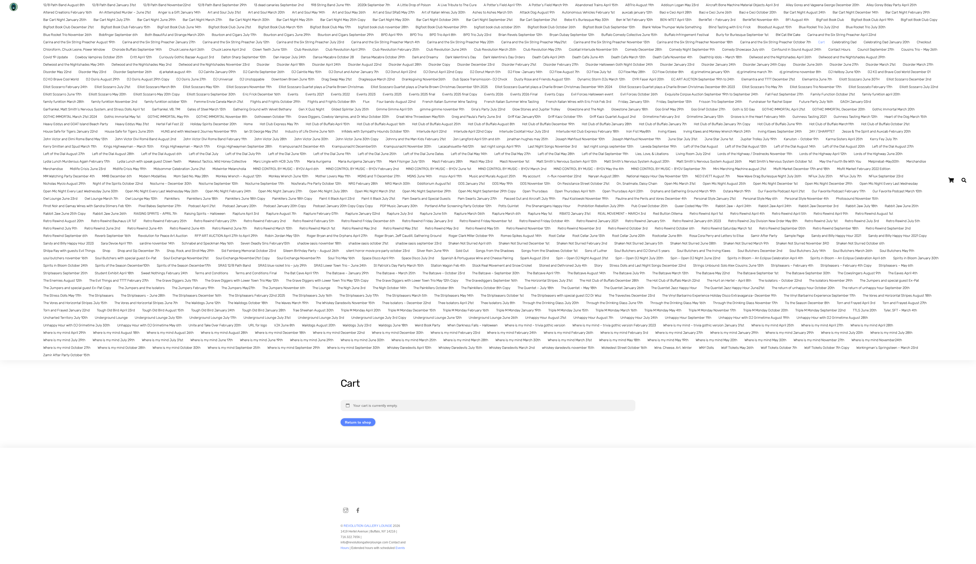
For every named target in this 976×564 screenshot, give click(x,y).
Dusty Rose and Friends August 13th (542, 79)
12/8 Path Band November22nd (167, 5)
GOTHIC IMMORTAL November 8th (221, 117)
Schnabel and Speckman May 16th (208, 243)
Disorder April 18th (291, 64)
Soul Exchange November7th (299, 258)
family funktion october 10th (165, 102)
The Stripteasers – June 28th (143, 295)
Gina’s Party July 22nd (488, 109)
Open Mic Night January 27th (280, 191)
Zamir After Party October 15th (66, 355)
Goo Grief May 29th (669, 109)
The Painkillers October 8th (433, 288)
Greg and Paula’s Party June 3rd (476, 117)
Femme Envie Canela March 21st (218, 102)
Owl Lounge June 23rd (60, 198)
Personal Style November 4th (807, 198)
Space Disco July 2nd (418, 258)
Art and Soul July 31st (224, 12)
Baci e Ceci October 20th (757, 12)
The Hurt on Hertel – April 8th (729, 280)
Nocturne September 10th (218, 183)
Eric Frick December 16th (262, 94)
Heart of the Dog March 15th (905, 117)
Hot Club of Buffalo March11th (831, 124)
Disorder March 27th (918, 64)
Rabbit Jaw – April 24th (733, 206)
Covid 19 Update (55, 57)
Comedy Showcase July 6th (743, 49)
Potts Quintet (508, 206)
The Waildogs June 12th (203, 303)
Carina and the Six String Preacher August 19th (79, 42)
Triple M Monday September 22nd (820, 310)
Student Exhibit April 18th (114, 273)
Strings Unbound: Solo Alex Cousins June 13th (728, 265)
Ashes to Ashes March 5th (492, 12)
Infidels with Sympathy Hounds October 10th (375, 131)
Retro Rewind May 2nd (359, 228)
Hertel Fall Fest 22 (169, 124)
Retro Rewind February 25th (165, 221)
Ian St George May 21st (261, 131)
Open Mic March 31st (680, 183)
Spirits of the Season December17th (184, 265)
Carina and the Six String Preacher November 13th (612, 42)
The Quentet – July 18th (535, 288)
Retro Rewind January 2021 (597, 221)
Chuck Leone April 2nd (228, 49)
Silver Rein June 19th (433, 251)
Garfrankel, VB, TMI (166, 109)
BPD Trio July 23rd (477, 35)
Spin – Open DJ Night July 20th (639, 258)
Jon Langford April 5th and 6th (476, 139)
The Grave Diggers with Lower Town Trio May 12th (242, 280)
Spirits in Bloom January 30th (916, 258)
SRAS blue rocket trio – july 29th (282, 265)
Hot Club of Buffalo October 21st (885, 124)
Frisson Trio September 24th (720, 102)
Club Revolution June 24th (446, 49)
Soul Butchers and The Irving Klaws (703, 251)
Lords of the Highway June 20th (878, 154)
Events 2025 (392, 94)
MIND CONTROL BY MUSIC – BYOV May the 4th (589, 169)
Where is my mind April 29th (64, 333)
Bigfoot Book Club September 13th (609, 27)
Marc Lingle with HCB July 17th (276, 161)
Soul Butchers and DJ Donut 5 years (642, 251)
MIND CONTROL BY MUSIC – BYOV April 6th (286, 169)
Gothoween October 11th (272, 117)
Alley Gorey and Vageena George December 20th (822, 5)
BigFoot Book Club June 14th (179, 27)
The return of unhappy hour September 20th (876, 288)
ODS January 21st (471, 183)
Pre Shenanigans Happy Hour (548, 206)
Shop (106, 251)
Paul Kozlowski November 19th (585, 198)
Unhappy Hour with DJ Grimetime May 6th (149, 325)
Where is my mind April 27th (822, 325)
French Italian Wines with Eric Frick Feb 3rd (578, 102)
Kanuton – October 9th (801, 139)
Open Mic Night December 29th (828, 183)
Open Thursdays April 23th (622, 191)
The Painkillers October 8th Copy (485, 288)
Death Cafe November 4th (672, 57)
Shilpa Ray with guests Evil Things (69, 251)
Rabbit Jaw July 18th (862, 206)
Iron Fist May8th (638, 131)
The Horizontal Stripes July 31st (549, 280)
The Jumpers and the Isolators (141, 288)
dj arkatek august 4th (175, 72)
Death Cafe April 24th (548, 57)
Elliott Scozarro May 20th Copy (156, 94)
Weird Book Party (427, 325)
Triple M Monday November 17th (712, 310)
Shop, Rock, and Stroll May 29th (190, 251)
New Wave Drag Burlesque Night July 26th (769, 176)
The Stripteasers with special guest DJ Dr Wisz (566, 295)
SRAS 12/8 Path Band (234, 265)
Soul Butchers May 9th (897, 251)
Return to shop (358, 422)
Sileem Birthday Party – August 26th (311, 251)
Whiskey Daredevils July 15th (460, 348)
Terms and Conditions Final (256, 273)
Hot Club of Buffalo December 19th (548, 124)
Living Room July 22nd (693, 154)
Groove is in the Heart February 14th (758, 117)
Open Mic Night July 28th (328, 191)
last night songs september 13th (608, 146)
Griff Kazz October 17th (565, 117)
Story (598, 265)
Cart (821, 42)
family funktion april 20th (881, 94)
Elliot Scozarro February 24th (65, 87)
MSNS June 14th (419, 176)
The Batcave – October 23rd (443, 273)
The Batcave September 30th (808, 273)
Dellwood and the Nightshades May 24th (73, 64)
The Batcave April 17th (543, 273)
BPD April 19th (392, 35)
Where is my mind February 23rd (455, 333)
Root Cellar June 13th (588, 236)
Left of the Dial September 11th (605, 154)
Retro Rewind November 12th (528, 228)
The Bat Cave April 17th (301, 273)
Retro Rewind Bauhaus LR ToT (113, 221)
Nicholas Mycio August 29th (64, 183)
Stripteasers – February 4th (792, 265)
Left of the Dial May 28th (556, 154)
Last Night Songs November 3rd (552, 146)
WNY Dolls (706, 348)
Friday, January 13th (633, 102)
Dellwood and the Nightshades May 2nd (142, 64)
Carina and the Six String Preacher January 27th (158, 42)
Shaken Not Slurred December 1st (524, 243)
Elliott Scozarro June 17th (62, 94)
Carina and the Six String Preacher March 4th (385, 42)
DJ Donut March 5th (485, 72)
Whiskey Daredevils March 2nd (512, 348)
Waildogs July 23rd (357, 325)
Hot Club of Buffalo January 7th (663, 124)
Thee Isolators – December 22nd (406, 303)
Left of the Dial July (203, 154)
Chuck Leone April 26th (186, 49)
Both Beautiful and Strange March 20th (175, 35)
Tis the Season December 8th (807, 303)
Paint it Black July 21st (378, 198)
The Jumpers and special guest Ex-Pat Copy (77, 288)
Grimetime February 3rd (661, 117)
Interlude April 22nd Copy (473, 131)
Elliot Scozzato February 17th (870, 87)
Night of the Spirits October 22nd (118, 183)
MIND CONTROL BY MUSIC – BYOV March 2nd (512, 169)
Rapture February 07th (320, 213)
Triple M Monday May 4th (662, 310)
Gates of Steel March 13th (206, 109)
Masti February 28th (447, 161)
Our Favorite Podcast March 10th (897, 191)
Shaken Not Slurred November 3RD (802, 243)
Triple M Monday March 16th (616, 310)
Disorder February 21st (519, 64)
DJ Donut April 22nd (401, 72)
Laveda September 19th (658, 146)
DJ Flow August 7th (565, 72)
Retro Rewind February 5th (313, 221)
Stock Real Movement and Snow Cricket (502, 265)
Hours (345, 548)
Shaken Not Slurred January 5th (638, 243)
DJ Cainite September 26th (263, 72)
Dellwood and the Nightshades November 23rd (214, 64)
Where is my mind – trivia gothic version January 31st (703, 325)
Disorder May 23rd (92, 72)
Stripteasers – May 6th (896, 265)
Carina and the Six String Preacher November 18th (695, 42)
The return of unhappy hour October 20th (803, 288)
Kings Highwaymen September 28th (244, 146)
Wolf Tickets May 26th (737, 348)
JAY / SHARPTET (822, 131)
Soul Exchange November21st (186, 258)
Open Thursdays (535, 191)
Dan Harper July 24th (289, 57)
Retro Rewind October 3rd (628, 228)
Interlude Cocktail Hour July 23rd (524, 131)
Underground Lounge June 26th (493, 318)
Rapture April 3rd (246, 213)
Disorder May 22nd (57, 72)
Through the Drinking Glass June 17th (614, 303)
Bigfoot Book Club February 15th (125, 27)
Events (293, 94)
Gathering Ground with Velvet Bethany (262, 109)
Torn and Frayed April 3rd (856, 303)
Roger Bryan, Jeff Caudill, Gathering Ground (408, 236)
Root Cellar (557, 236)
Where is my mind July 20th (842, 333)
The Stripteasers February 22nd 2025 (256, 295)
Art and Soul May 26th (349, 12)
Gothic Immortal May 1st (122, 117)
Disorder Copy (439, 64)
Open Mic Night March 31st (375, 191)
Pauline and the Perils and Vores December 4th (651, 198)
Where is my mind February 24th (512, 333)
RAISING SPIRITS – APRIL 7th (155, 213)
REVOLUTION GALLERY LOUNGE (368, 526)
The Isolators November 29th (831, 280)
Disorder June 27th (844, 64)
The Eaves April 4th (903, 273)
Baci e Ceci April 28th (676, 12)
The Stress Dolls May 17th (62, 295)
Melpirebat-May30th (883, 161)
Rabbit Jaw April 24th (774, 206)
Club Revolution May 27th (542, 49)
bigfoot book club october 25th (497, 27)
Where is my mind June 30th (362, 340)
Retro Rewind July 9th (60, 228)
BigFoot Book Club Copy (919, 20)
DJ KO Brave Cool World (61, 79)
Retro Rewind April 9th (831, 213)
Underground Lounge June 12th (437, 318)
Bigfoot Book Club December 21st (68, 27)
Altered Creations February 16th (67, 12)
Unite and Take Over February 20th (215, 325)
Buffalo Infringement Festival (686, 35)
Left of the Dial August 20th (844, 146)
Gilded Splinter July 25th (350, 109)
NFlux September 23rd (886, 176)
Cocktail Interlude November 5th (593, 49)
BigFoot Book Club (830, 20)
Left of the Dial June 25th (377, 154)
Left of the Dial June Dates (423, 154)
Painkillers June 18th (202, 198)
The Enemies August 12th (62, 280)
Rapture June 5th (433, 213)
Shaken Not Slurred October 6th (860, 243)
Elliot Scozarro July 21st (112, 87)
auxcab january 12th (637, 12)
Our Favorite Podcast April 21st (781, 191)
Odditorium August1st (434, 183)
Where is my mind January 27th (679, 333)
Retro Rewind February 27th (215, 221)
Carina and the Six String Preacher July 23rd (310, 42)
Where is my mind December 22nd (339, 333)
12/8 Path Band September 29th (222, 5)
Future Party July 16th (816, 102)
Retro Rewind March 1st (317, 228)
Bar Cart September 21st (538, 20)
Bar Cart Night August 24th (805, 12)
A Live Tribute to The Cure (457, 5)
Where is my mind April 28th (871, 325)
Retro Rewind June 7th (229, 228)
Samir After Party (764, 236)
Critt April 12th (141, 57)
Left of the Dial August (701, 146)
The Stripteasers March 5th (406, 295)
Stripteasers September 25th (65, 273)
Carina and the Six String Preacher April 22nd (841, 35)
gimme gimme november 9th (442, 109)
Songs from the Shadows (495, 251)
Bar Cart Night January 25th (64, 20)
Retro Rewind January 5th (645, 221)
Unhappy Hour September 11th (688, 318)
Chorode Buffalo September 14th (137, 49)
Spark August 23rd (534, 258)
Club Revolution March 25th (495, 49)
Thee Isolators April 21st (456, 303)
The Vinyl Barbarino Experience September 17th (820, 295)
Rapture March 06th (469, 213)
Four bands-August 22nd (396, 102)
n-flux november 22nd (564, 176)
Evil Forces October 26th (639, 94)
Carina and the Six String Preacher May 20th (460, 42)
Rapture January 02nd (362, 213)
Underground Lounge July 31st (267, 318)
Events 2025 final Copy (459, 94)
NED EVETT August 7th (712, 176)
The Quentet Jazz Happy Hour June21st (734, 288)
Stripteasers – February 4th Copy (846, 265)
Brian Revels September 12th (520, 35)
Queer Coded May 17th (691, 206)
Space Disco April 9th (378, 258)
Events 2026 (493, 94)
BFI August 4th (797, 20)
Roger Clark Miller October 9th (471, 236)
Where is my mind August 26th (170, 333)
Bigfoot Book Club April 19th (872, 20)
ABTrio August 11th (639, 5)
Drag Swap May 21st (337, 79)
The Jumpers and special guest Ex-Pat (889, 280)
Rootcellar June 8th (667, 236)
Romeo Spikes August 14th (521, 236)
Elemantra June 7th (817, 79)
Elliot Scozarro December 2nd (909, 79)
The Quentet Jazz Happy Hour (674, 288)
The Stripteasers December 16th (196, 295)
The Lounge (321, 288)
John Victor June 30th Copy (357, 139)
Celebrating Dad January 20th (887, 42)
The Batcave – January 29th (347, 273)
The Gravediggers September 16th (491, 280)
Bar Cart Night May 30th (391, 20)
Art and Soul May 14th (308, 12)
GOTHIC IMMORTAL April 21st (783, 109)
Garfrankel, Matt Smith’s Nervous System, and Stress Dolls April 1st (94, 109)
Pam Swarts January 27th (477, 198)
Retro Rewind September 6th (65, 236)
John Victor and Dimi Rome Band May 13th (75, 139)
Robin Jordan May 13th (282, 236)
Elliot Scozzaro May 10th (201, 87)
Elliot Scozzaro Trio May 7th (762, 87)
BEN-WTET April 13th (676, 20)
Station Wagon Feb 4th (448, 265)
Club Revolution (306, 49)
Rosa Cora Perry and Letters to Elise (716, 236)
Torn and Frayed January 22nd (66, 310)
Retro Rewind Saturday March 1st (727, 228)
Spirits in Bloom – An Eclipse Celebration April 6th (848, 258)
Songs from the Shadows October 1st (549, 251)
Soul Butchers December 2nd (760, 251)
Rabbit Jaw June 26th (110, 213)
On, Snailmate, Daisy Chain (637, 183)
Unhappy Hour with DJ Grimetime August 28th (832, 318)
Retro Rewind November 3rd (579, 228)
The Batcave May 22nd (713, 273)
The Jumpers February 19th (193, 288)
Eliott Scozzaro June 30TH (859, 79)
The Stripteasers (101, 295)
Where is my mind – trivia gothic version (535, 325)
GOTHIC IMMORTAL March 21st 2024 (70, 117)
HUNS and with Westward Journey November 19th (199, 131)
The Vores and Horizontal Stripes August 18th (897, 295)
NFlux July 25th (821, 176)
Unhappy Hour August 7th (593, 318)
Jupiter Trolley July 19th (758, 139)
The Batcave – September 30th (496, 273)
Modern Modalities (152, 176)
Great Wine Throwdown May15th (420, 117)
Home (248, 124)
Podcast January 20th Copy (285, 206)
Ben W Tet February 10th (634, 20)
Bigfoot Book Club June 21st (229, 27)
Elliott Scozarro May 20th (107, 94)
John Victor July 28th (270, 139)
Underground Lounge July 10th (158, 318)
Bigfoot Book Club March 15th (280, 27)
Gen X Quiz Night (311, 109)
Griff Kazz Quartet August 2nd (613, 117)
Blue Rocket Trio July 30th (866, 27)
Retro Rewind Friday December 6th (368, 221)
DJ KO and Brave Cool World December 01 (899, 72)
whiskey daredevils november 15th (568, 348)
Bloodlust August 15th (775, 27)
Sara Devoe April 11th (116, 243)
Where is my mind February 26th (568, 333)
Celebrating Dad (844, 42)
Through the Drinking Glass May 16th (678, 303)
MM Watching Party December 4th (69, 176)
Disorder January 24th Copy (764, 64)
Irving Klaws (667, 131)
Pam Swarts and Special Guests (426, 198)
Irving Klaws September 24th (780, 131)
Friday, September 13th (674, 102)
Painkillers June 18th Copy (245, 198)
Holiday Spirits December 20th (213, 124)
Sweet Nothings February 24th (164, 273)
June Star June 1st (719, 139)
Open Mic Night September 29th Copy (487, 191)
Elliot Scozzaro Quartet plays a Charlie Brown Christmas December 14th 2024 (553, 87)
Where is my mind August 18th (116, 333)
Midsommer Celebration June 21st (179, 169)
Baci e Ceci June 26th (715, 12)
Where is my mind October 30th (176, 348)
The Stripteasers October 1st (502, 295)
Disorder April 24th (326, 64)
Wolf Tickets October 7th (779, 348)
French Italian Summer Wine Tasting (449, 102)
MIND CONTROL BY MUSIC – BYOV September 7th (668, 169)
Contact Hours (839, 49)
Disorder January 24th (719, 64)
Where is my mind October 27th (66, 348)
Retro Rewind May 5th (482, 228)
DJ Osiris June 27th (191, 79)
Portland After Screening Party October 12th (458, 206)
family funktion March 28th (63, 102)
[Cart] (951, 180)
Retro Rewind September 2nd (888, 228)
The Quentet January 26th (624, 288)
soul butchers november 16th (65, 258)
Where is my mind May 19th (668, 340)
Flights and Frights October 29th (275, 102)
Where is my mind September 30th (353, 348)
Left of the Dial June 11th (332, 154)
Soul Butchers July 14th (807, 251)
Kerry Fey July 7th (883, 139)
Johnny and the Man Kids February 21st (416, 139)
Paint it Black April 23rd (337, 198)
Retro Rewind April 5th (789, 213)
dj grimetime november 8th (800, 72)
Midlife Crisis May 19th (129, 169)
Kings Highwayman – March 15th (129, 146)
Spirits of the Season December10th (122, 265)
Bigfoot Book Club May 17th (330, 27)
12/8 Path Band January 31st (114, 5)
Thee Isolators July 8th (498, 303)
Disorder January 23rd (677, 64)
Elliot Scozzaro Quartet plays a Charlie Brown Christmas (321, 87)
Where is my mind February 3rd (624, 333)
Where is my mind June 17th (211, 340)
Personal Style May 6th (760, 198)
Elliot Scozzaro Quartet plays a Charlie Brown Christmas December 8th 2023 (677, 87)
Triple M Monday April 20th (361, 310)
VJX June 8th (284, 325)
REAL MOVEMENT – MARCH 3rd (622, 213)
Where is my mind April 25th (772, 325)
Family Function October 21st (833, 94)
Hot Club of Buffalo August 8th (491, 124)
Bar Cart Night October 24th (437, 20)
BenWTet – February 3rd (717, 20)
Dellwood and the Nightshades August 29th (852, 57)
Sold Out (462, 251)
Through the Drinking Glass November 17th (745, 303)
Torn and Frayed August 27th (904, 303)
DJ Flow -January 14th (525, 72)
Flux (366, 102)
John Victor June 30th (311, 139)
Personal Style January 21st (715, 198)
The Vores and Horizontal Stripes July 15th (75, 303)
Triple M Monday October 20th (765, 310)
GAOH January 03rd (855, 102)
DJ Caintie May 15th (307, 72)
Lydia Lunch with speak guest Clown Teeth (149, 161)
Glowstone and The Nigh (585, 109)
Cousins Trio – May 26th (919, 49)
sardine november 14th (157, 243)
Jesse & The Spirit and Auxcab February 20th (876, 131)
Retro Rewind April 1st (706, 213)
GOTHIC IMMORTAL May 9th (168, 117)
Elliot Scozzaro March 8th (157, 87)
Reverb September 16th (113, 236)
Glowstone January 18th (629, 109)
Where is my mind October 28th (121, 348)
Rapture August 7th (281, 213)
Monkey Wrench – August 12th (239, 176)
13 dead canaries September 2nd (279, 5)
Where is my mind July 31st (162, 340)
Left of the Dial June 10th (287, 154)
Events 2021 (315, 94)
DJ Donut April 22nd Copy (443, 72)
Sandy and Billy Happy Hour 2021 (836, 236)
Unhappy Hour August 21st (545, 318)
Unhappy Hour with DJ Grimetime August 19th (754, 318)
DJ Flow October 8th (668, 72)
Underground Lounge (111, 318)
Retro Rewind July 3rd (862, 221)
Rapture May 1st (540, 213)
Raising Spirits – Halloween (204, 213)
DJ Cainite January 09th (217, 72)
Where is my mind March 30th (518, 340)
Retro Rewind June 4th (145, 228)
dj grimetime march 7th (754, 72)
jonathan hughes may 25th (527, 139)
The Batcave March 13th (670, 273)
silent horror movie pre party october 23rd (378, 251)
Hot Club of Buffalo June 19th (779, 124)
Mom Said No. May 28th (191, 176)
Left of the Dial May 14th (469, 154)
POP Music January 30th (399, 206)
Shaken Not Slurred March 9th (746, 243)
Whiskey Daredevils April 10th (409, 348)
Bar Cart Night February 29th (908, 12)
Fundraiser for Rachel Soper (770, 102)
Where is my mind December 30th (397, 333)
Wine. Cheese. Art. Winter (673, 348)
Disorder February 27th (560, 64)
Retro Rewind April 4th (747, 213)
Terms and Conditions (211, 273)
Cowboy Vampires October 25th (99, 57)
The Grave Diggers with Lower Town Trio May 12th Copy (327, 280)
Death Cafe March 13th (628, 57)
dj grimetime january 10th (710, 72)
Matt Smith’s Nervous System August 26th (709, 161)
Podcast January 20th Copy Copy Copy (343, 206)
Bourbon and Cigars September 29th (346, 35)
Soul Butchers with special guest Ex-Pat (125, 258)
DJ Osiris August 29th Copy (148, 79)
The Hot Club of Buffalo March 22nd (673, 280)
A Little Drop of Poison (414, 5)
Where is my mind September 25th (234, 348)
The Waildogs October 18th (248, 303)
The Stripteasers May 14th (454, 295)
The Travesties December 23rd (632, 295)
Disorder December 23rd (476, 64)
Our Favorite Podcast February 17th (838, 191)
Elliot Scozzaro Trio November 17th (816, 87)
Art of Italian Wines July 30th (443, 12)
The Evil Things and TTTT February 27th (119, 280)
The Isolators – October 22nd (780, 280)
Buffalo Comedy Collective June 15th (629, 35)
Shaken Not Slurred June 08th (693, 243)
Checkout (924, 42)
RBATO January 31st (575, 213)
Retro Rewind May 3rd (442, 228)
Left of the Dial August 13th (746, 146)
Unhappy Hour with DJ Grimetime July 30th (76, 325)
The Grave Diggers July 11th (177, 280)
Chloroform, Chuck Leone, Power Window (74, 49)
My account (531, 176)
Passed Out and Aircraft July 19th (529, 198)
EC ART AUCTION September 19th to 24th (702, 79)
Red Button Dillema (667, 213)
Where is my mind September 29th (293, 348)
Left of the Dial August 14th (795, 146)
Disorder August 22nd (365, 64)
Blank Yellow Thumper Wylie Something (672, 27)
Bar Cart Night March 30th (249, 20)
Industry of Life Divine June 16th (309, 131)
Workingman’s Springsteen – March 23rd (887, 348)
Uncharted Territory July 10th (65, 318)
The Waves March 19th (292, 303)
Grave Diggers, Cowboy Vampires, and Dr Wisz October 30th (343, 117)
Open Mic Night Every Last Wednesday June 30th (80, 191)
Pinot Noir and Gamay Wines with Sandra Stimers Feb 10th (87, 206)
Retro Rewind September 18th (836, 228)
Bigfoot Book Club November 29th (441, 27)
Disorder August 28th (405, 64)
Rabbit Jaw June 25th (902, 206)
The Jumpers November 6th (283, 288)
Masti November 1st (514, 161)
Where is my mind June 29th (311, 340)
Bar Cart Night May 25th (295, 20)
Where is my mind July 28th (891, 333)
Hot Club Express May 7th (279, 124)
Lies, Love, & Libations (652, 154)
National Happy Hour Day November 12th (657, 176)
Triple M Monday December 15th (412, 310)
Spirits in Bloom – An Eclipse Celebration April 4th (765, 258)
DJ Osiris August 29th (103, 79)
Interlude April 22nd (432, 131)
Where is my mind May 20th (716, 340)
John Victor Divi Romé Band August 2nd (145, 139)
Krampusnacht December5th (354, 146)
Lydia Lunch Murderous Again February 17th (76, 161)
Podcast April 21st (202, 206)
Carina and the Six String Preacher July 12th (236, 42)
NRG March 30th (397, 183)
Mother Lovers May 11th (332, 176)
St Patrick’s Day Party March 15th (399, 265)
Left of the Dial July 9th (243, 154)
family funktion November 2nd (114, 102)
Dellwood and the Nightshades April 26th (780, 57)
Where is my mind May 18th (619, 340)
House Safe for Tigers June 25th (129, 131)
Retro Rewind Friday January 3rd (427, 221)
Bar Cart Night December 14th (855, 12)
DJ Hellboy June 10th (844, 72)
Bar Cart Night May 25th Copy (342, 20)
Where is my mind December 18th (280, 333)
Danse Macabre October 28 (333, 57)
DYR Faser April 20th (648, 79)
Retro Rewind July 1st (821, 221)
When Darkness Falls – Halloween (472, 325)
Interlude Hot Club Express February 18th (587, 131)
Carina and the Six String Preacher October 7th (775, 42)
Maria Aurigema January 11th (360, 161)
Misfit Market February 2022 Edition (863, 169)
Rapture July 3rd (400, 213)
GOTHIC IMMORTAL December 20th (838, 109)
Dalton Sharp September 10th (243, 57)
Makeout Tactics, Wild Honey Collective (217, 161)
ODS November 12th (535, 183)
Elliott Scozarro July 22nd (918, 87)
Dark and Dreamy (425, 57)
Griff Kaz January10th (524, 117)
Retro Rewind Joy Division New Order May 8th (763, 221)
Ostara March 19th (737, 191)
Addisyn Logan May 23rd (680, 5)
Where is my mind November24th (876, 340)
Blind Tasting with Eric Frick (730, 27)
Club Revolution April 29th (345, 49)
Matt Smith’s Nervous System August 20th (636, 161)
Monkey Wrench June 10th (288, 176)
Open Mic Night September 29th (426, 191)
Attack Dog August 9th (537, 12)
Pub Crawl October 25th (649, 206)
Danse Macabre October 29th (383, 57)
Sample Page (794, 236)
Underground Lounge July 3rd (321, 318)
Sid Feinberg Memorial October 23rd (248, 251)
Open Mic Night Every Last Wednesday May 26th (161, 191)
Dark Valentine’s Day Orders (504, 57)
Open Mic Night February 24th (228, 191)
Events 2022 (340, 94)
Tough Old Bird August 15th (163, 310)
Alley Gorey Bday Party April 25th (891, 5)
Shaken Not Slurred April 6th (470, 243)
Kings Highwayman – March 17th (185, 146)
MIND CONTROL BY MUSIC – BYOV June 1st (438, 169)
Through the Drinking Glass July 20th (550, 303)
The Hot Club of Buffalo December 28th (609, 280)
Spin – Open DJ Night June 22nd (695, 258)
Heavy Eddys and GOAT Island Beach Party (75, 124)
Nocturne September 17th (264, 183)
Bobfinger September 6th (118, 35)
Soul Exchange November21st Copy (243, 258)
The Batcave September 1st (758, 273)
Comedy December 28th (643, 49)
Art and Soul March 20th (266, 12)
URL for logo (257, 325)
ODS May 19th (502, 183)
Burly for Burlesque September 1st (742, 35)
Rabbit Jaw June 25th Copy (64, 213)
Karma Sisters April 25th (844, 139)
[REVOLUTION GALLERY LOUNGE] (32, 24)
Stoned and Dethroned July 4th (563, 265)
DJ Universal (223, 79)
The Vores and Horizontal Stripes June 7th (146, 303)
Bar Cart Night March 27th (202, 20)
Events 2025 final (422, 94)
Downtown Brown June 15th (292, 79)
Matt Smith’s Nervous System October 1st (780, 161)
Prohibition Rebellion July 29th (601, 206)
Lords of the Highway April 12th (823, 154)
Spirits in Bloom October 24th (65, 265)
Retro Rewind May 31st (400, 228)
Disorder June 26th (807, 64)
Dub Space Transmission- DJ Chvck (480, 79)
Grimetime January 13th (705, 117)
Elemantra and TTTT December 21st (768, 79)
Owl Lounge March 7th (101, 198)
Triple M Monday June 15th (568, 310)
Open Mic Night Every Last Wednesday (889, 183)
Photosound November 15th (857, 198)
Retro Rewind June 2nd (102, 228)
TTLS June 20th (865, 310)
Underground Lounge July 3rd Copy (378, 318)
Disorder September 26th (132, 72)
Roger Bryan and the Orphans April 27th (337, 236)
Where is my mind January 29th (734, 333)
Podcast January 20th (239, 206)
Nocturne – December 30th (171, 183)
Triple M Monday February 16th (466, 310)
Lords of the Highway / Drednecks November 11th (755, 154)
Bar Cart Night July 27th (112, 20)
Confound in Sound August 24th (796, 49)
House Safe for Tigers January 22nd (70, 131)
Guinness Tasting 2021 (809, 117)
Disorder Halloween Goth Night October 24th (619, 64)
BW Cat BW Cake (788, 35)
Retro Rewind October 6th (674, 228)
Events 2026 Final (524, 94)
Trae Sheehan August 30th (313, 310)
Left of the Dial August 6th (161, 154)
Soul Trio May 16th (341, 258)
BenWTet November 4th (761, 20)
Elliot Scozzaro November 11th (249, 87)
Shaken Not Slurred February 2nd (582, 243)
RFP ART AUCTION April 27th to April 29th (226, 236)
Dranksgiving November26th (424, 79)
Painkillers (172, 198)
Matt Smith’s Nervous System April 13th (567, 161)
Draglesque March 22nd (377, 79)
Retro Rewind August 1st (874, 213)
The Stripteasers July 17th (359, 295)
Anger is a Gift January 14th (179, 12)
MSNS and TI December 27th (379, 176)
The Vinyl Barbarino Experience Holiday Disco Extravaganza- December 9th (719, 295)
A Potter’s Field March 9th (548, 5)
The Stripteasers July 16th (312, 295)
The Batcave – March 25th (396, 273)
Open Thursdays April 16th (575, 191)
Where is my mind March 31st (570, 340)
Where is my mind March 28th (465, 340)
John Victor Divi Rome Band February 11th (215, 139)
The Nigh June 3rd (351, 288)
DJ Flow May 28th (631, 72)
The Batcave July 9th (629, 273)
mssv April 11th (450, 176)
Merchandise (916, 161)
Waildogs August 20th (319, 325)
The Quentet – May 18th (579, 288)
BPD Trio (416, 35)
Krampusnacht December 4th (302, 146)
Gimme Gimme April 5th (394, 109)
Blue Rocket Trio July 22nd (819, 27)
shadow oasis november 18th (319, 243)
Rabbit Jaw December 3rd (818, 206)
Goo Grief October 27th (708, 109)
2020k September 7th (374, 5)
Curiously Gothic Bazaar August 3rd (186, 57)
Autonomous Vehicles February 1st (588, 12)
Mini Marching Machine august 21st (739, 169)
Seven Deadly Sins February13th (265, 243)
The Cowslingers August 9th (859, 273)
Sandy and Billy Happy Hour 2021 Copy (897, 236)
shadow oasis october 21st (368, 243)
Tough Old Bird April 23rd (116, 310)
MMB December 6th (117, 176)
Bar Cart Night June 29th (156, 20)
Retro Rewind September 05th (782, 228)
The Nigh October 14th (389, 288)
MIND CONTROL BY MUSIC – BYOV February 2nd (362, 169)
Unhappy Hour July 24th (639, 318)
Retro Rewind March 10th (273, 228)
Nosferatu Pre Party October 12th (316, 183)
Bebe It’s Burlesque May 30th (586, 20)
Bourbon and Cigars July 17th (234, 35)
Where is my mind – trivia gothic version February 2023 (614, 325)
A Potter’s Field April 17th (503, 5)
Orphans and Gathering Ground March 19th (683, 191)
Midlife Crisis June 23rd (88, 169)
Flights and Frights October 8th (332, 102)
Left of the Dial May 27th (512, 154)
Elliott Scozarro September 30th (211, 94)
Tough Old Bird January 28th (264, 310)
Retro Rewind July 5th (903, 221)
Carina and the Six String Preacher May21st (534, 42)
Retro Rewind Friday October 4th (544, 221)
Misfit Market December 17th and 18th (801, 169)
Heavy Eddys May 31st (132, 124)
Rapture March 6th (506, 213)
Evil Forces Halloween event (592, 94)
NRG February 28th (363, 183)
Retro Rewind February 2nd (265, 221)
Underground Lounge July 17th (212, 318)
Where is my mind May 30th (765, 340)
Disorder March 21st (881, 64)
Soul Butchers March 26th (853, 251)
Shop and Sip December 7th (138, 251)
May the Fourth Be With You (840, 161)
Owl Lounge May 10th (141, 198)
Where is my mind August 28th (224, 333)
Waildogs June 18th (393, 325)
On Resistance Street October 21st (583, 183)
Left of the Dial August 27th (893, 146)
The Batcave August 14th (586, 273)
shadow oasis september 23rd (418, 243)
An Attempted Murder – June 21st (125, 12)
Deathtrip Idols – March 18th (720, 57)
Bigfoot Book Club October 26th (552, 27)
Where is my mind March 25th (413, 340)
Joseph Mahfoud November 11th (636, 139)
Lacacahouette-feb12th (456, 146)
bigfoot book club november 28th (383, 27)
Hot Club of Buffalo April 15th (328, 124)
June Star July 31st (682, 139)
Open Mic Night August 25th (724, 183)
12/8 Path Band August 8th (64, 5)
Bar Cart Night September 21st (489, 20)
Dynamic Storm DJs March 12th (601, 79)
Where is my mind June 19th (261, 340)
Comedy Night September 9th (692, 49)
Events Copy (554, 94)
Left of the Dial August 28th (113, 154)
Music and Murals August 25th (492, 176)
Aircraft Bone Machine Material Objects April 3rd (742, 5)
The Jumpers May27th (238, 288)
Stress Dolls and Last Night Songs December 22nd (647, 265)
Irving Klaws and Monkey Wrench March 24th (717, 131)
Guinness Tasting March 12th (855, 117)
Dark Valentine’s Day (460, 57)
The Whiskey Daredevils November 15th (345, 303)
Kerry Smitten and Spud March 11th (70, 146)
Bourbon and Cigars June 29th (287, 35)
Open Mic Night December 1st (775, 183)
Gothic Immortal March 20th (893, 109)
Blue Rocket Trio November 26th (67, 35)
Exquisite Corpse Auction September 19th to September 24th (711, 94)
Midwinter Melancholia (229, 169)
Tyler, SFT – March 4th (900, 310)
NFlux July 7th (851, 176)
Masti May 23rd (481, 161)
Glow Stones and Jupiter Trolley (536, 109)
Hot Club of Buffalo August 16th (381, 124)
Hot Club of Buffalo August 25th (436, 124)
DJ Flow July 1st (599, 72)
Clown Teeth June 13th (270, 49)
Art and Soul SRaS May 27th (394, 12)
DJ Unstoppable (252, 79)
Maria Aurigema (319, 161)
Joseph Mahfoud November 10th (580, 139)
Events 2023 (366, 94)
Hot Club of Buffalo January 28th (607, 124)
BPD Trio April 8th (443, 35)
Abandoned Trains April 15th (596, 5)
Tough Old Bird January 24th (213, 310)
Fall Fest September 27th (784, 94)
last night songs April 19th (501, 146)
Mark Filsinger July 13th (407, 161)
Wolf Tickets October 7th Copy (826, 348)
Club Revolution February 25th (396, 49)
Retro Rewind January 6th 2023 (697, 221)
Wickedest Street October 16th (624, 348)
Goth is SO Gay (744, 109)
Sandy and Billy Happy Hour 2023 (68, 243)
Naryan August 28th (603, 176)
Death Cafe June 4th (588, 57)
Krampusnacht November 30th (407, 146)
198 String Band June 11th (330, 5)
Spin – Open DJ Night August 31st (582, 258)
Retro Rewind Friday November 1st (486, 221)
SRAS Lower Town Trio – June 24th (340, 265)
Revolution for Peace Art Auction (163, 236)
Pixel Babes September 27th (160, 206)
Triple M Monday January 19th (518, 310)
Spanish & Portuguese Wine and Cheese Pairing (477, 258)
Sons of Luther (596, 251)
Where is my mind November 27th (819, 340)
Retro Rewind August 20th (63, 221)
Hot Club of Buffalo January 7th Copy (722, 124)
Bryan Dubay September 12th (572, 35)
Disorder (263, 64)
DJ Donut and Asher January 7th (354, 72)
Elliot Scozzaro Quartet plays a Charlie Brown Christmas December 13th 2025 (429, 87)
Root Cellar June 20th (628, 236)
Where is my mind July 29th (64, 340)
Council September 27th (876, 49)
